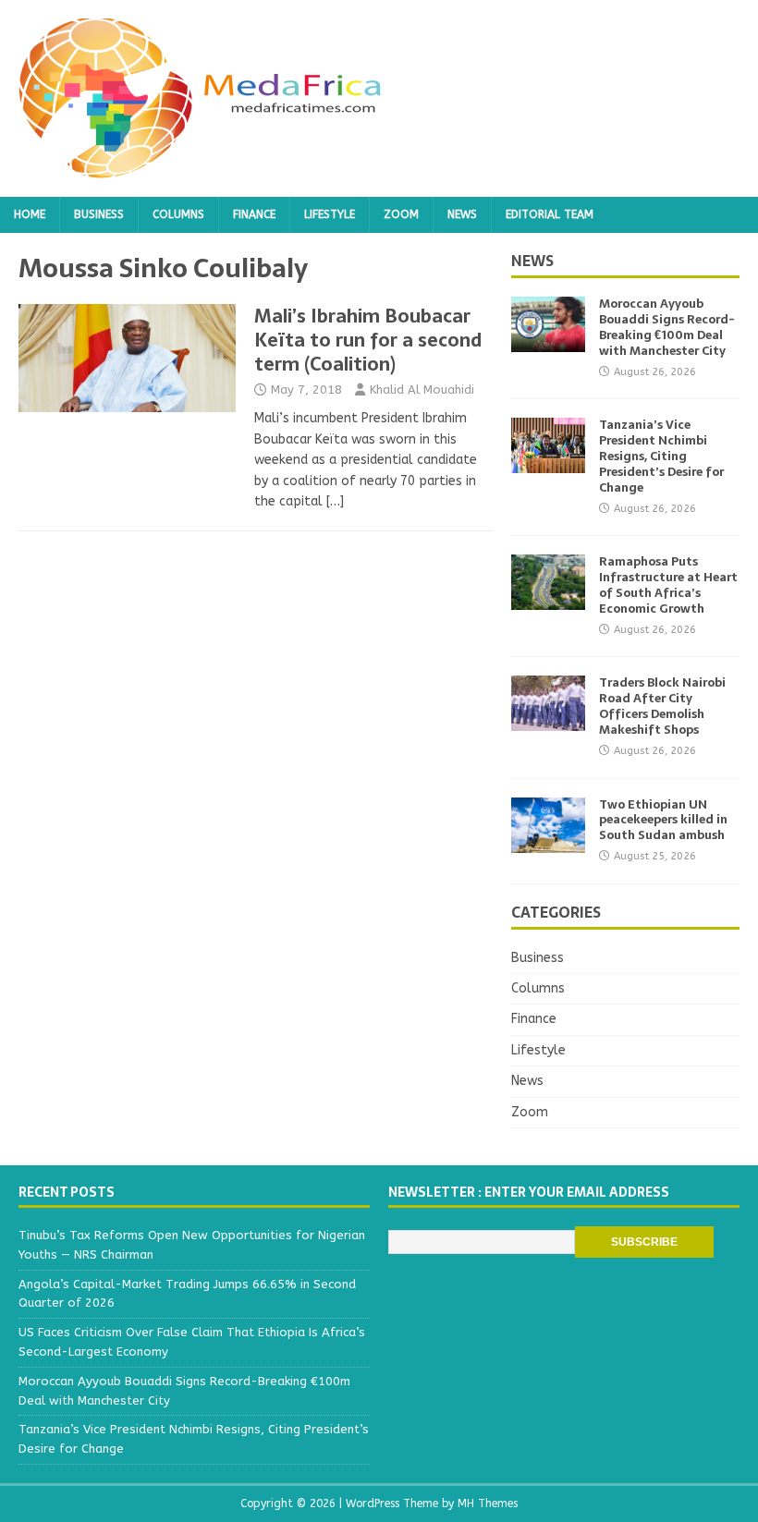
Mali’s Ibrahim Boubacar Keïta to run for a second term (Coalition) (368, 340)
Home (29, 214)
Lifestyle (329, 214)
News (462, 214)
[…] (335, 501)
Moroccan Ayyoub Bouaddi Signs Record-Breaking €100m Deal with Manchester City (667, 327)
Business (99, 214)
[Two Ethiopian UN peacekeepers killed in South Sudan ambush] (548, 841)
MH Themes (488, 1503)
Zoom (401, 214)
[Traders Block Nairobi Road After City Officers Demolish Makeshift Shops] (548, 720)
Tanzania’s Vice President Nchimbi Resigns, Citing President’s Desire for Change (661, 456)
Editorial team (549, 214)
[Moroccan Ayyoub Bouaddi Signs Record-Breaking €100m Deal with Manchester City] (548, 341)
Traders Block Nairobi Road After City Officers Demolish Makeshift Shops (662, 706)
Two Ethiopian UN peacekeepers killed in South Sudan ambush (663, 820)
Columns (178, 214)
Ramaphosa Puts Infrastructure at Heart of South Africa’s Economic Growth (668, 585)
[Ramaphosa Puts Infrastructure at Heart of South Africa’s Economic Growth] (548, 599)
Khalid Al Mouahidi (422, 389)
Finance (254, 214)
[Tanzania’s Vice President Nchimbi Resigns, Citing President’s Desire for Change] (548, 462)
